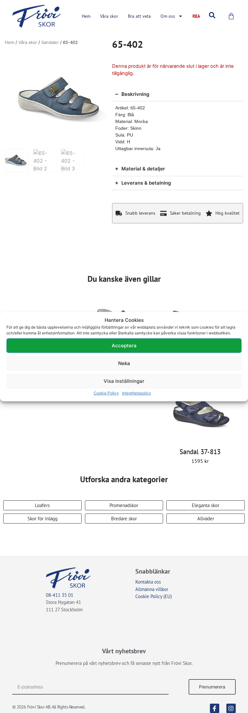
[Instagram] (231, 708)
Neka (124, 363)
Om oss (167, 16)
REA (196, 16)
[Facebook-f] (214, 708)
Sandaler (50, 42)
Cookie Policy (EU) (153, 596)
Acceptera (124, 345)
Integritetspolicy (136, 393)
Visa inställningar (124, 381)
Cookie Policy (106, 393)
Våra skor (109, 16)
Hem (86, 16)
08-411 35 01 (59, 595)
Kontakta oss (148, 582)
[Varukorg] (231, 16)
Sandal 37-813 (200, 451)
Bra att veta (139, 16)
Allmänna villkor (151, 589)
